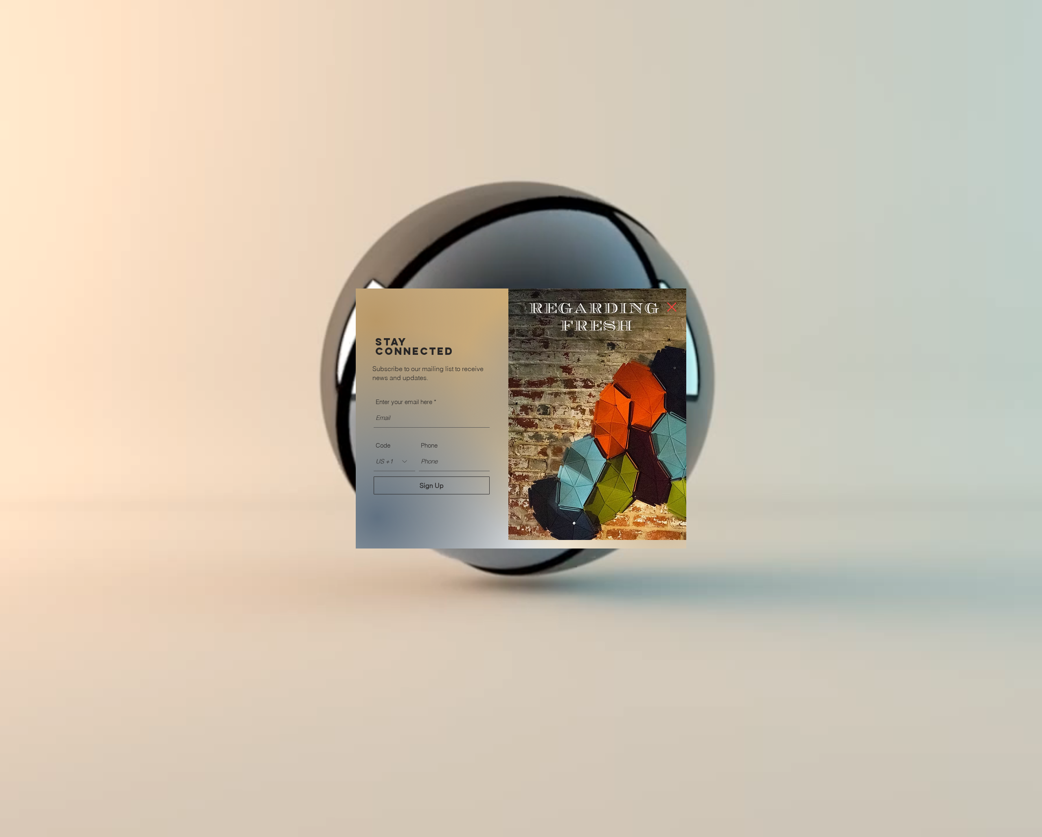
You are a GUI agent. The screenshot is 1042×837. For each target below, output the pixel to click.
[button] (671, 307)
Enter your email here (404, 402)
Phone (429, 445)
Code (383, 445)
